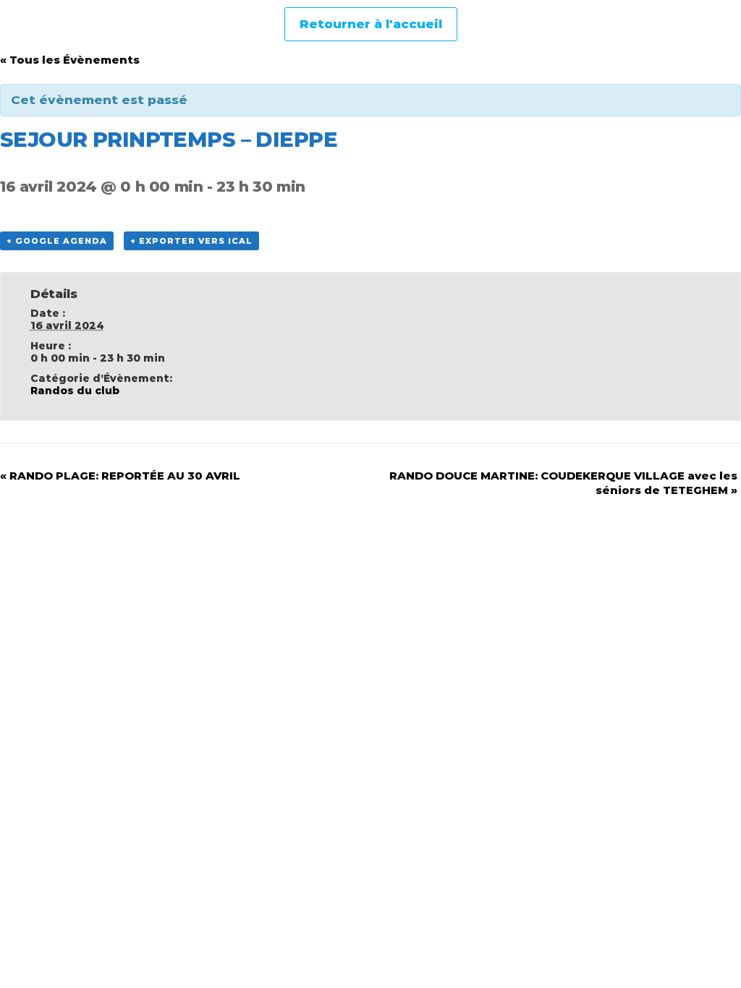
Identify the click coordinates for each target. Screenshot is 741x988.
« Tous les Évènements (70, 60)
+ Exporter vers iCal (191, 241)
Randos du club (74, 390)
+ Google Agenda (57, 241)
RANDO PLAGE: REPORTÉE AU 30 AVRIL (120, 475)
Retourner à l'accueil (371, 24)
